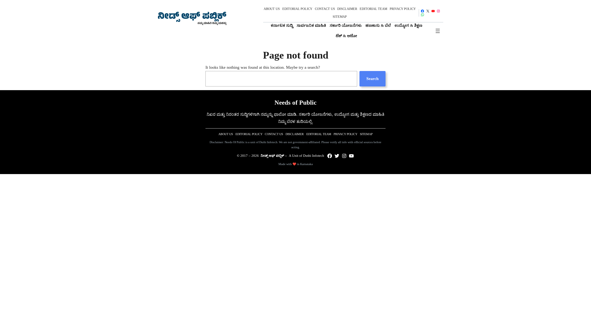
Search (372, 78)
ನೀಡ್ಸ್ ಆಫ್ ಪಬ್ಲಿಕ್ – (274, 155)
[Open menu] (437, 30)
